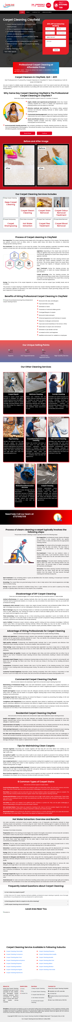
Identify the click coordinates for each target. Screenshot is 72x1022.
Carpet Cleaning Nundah (46, 957)
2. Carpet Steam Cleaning (38, 991)
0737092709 (63, 5)
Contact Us (36, 12)
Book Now (27, 133)
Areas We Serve (46, 12)
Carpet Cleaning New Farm (14, 957)
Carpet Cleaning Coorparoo (14, 954)
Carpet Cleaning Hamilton (13, 966)
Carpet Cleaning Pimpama (46, 951)
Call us (44, 133)
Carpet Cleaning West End (46, 960)
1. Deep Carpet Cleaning (38, 988)
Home (22, 12)
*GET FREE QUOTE (10, 52)
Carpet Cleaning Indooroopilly (47, 954)
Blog (28, 12)
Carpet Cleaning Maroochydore (15, 960)
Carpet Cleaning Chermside (14, 951)
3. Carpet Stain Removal (38, 994)
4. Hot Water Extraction (37, 997)
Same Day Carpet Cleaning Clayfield (28, 1016)
